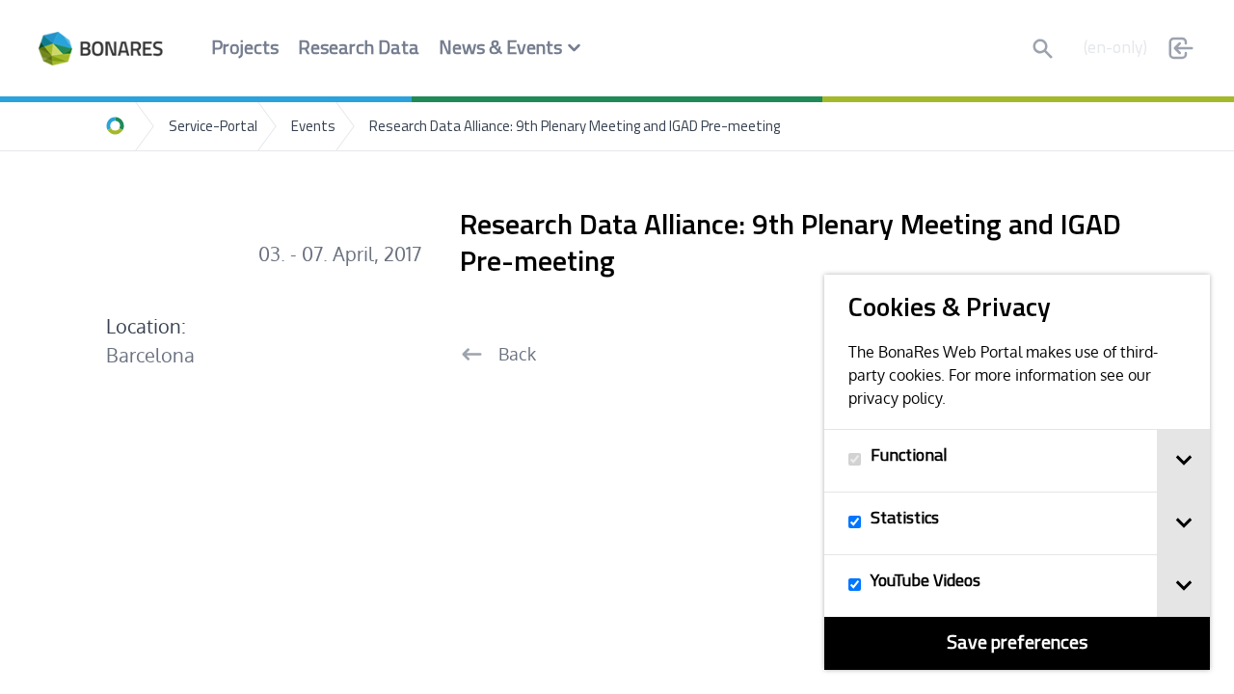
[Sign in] (1181, 48)
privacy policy (895, 398)
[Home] (115, 126)
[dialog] (1017, 472)
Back (517, 353)
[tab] (1183, 461)
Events (313, 127)
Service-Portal (213, 127)
